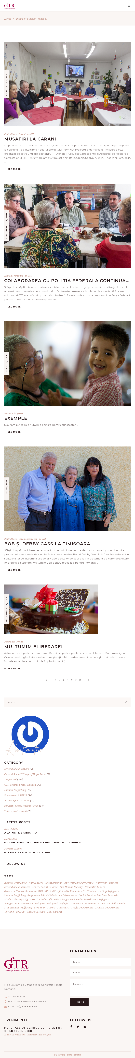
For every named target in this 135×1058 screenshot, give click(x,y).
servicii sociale (116, 903)
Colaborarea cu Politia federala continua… (67, 280)
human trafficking (15, 895)
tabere (51, 907)
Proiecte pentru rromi (16, 800)
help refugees (109, 891)
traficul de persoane (107, 907)
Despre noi (9, 413)
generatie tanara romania (20, 891)
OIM (56, 899)
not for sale (38, 899)
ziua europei (54, 911)
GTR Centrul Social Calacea (20, 784)
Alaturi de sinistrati (22, 832)
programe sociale (71, 899)
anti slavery (36, 882)
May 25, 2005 (10, 838)
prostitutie (90, 899)
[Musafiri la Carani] (67, 84)
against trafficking (15, 882)
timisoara (63, 907)
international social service (79, 895)
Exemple (15, 418)
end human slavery (71, 887)
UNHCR (20, 911)
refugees (40, 903)
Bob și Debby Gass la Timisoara (47, 543)
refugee (102, 899)
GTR (32, 134)
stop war (39, 907)
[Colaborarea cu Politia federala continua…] (67, 226)
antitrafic (101, 882)
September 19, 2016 (6, 225)
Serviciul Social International (21, 805)
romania (90, 903)
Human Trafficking (13, 275)
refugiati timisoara (71, 903)
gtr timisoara (91, 891)
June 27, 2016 (6, 363)
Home (7, 18)
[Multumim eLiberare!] (51, 609)
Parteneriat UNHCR (15, 795)
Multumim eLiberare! (33, 646)
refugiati (52, 903)
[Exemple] (67, 363)
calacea (113, 882)
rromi (101, 903)
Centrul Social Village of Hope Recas (25, 774)
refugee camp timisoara (18, 903)
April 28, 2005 (11, 828)
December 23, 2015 (6, 609)
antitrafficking (53, 882)
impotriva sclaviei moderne (44, 895)
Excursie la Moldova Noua (27, 852)
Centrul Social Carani (15, 134)
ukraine (9, 911)
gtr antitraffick (54, 891)
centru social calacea (45, 887)
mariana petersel (107, 895)
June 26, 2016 (6, 488)
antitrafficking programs (79, 882)
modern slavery (13, 899)
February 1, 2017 (6, 84)
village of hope (36, 911)
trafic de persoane (82, 907)
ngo (27, 899)
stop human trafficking (18, 907)
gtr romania (73, 891)
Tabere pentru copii (15, 811)
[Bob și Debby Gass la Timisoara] (67, 488)
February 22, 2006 (13, 848)
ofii (50, 899)
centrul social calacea (17, 887)
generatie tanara (95, 887)
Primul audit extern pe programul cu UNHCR (42, 842)
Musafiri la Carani (30, 139)
